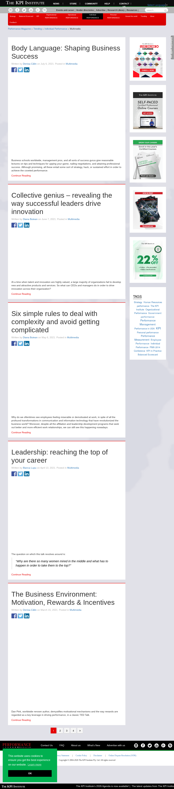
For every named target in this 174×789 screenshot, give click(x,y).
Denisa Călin (30, 63)
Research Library (116, 10)
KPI (38, 16)
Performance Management (148, 322)
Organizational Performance (147, 311)
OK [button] (30, 773)
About (152, 16)
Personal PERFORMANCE (113, 16)
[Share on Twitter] (20, 70)
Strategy (13, 16)
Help (107, 4)
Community (91, 4)
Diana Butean (30, 219)
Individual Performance (148, 345)
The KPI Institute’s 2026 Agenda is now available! (97, 786)
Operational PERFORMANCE (72, 16)
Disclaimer (97, 755)
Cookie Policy (81, 755)
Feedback (13, 22)
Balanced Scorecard (26, 16)
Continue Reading (21, 175)
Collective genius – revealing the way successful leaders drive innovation (61, 203)
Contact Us (47, 745)
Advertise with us (116, 745)
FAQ (61, 745)
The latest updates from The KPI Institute (149, 786)
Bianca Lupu (29, 467)
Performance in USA (144, 328)
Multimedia (71, 63)
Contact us (124, 5)
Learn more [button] (34, 764)
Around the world (131, 16)
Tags (137, 296)
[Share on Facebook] (14, 70)
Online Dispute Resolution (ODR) (122, 755)
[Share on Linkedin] (26, 70)
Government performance (151, 314)
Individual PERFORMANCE (92, 16)
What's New (93, 745)
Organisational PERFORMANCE (51, 16)
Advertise (101, 10)
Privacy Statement (62, 755)
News (56, 4)
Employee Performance (148, 341)
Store (73, 4)
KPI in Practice (153, 350)
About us (76, 745)
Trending (144, 16)
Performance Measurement (144, 337)
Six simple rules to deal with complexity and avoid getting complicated (55, 322)
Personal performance (148, 332)
